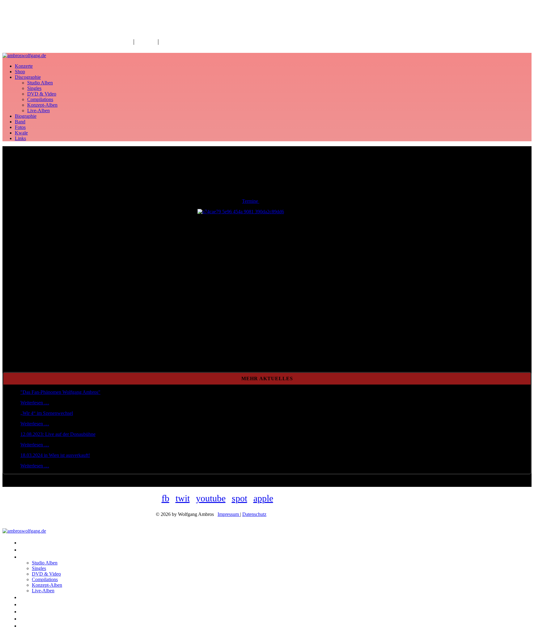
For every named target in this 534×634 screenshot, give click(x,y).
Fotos (20, 127)
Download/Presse (182, 41)
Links (20, 138)
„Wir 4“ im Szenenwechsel (46, 413)
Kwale (21, 132)
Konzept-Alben (42, 105)
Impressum (229, 514)
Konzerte (24, 66)
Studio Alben (40, 82)
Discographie (28, 77)
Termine (250, 201)
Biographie (25, 116)
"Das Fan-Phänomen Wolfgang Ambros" (60, 392)
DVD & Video (41, 93)
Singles (34, 88)
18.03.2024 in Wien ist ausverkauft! (55, 455)
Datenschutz (254, 514)
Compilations (40, 99)
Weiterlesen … (34, 402)
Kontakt (146, 41)
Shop (20, 71)
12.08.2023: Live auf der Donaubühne (57, 434)
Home (124, 41)
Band (20, 121)
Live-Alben (38, 110)
